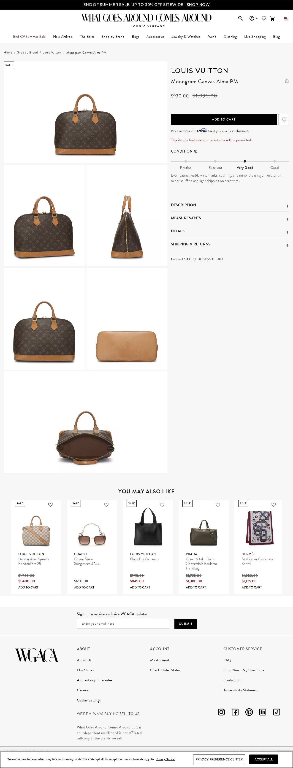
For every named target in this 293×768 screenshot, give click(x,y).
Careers (83, 690)
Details (178, 231)
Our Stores (85, 670)
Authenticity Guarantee (95, 680)
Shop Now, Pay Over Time (243, 670)
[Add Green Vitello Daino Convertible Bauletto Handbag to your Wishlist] (218, 505)
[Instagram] (221, 713)
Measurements (186, 218)
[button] (286, 18)
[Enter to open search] (240, 18)
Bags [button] (135, 36)
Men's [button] (212, 36)
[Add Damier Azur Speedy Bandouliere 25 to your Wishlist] (50, 505)
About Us (84, 660)
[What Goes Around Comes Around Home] (146, 17)
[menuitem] (62, 36)
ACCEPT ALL (264, 759)
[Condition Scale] (198, 151)
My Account (159, 660)
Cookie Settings (89, 700)
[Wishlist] (264, 18)
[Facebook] (235, 713)
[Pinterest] (249, 713)
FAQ (227, 660)
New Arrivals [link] (63, 36)
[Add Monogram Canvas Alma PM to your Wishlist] (284, 119)
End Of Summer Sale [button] (29, 36)
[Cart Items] (272, 19)
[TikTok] (276, 713)
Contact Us (232, 680)
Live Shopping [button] (255, 36)
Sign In (253, 18)
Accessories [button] (155, 36)
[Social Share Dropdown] (286, 80)
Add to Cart (224, 119)
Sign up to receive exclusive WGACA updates (112, 614)
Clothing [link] (230, 36)
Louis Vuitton (200, 71)
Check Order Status (165, 670)
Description (183, 205)
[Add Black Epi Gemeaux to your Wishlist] (162, 505)
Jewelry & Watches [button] (186, 36)
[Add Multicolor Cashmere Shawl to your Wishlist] (274, 505)
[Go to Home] (37, 655)
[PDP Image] (85, 267)
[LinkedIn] (262, 713)
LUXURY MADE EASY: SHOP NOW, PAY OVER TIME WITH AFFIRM (146, 5)
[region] (146, 759)
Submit (186, 623)
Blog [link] (276, 36)
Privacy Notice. (165, 759)
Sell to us (129, 714)
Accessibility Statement (241, 690)
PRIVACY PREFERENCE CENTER (219, 759)
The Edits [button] (87, 36)
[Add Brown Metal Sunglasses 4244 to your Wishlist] (106, 505)
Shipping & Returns (191, 244)
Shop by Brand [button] (113, 36)
